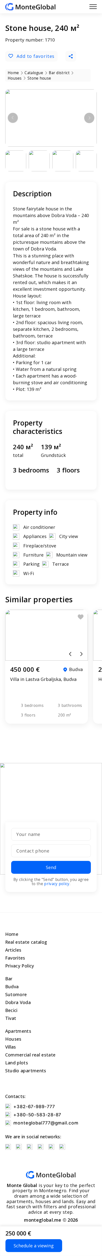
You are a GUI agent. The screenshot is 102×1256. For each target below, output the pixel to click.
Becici (11, 1010)
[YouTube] (8, 1147)
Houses (13, 1039)
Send (51, 867)
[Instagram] (19, 1147)
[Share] (70, 56)
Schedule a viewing (34, 1246)
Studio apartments (25, 1071)
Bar (9, 979)
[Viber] (51, 1147)
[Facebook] (29, 1147)
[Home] (30, 6)
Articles (13, 950)
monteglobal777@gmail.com (45, 1122)
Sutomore (16, 994)
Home (11, 934)
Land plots (16, 1063)
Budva (12, 986)
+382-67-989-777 (34, 1106)
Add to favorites (35, 56)
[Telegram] (62, 1147)
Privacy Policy (19, 966)
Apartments (18, 1031)
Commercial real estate (30, 1055)
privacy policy (56, 883)
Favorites (15, 958)
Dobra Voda (18, 1002)
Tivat (10, 1018)
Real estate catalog (26, 942)
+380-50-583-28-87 (37, 1114)
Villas (10, 1047)
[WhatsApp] (40, 1147)
